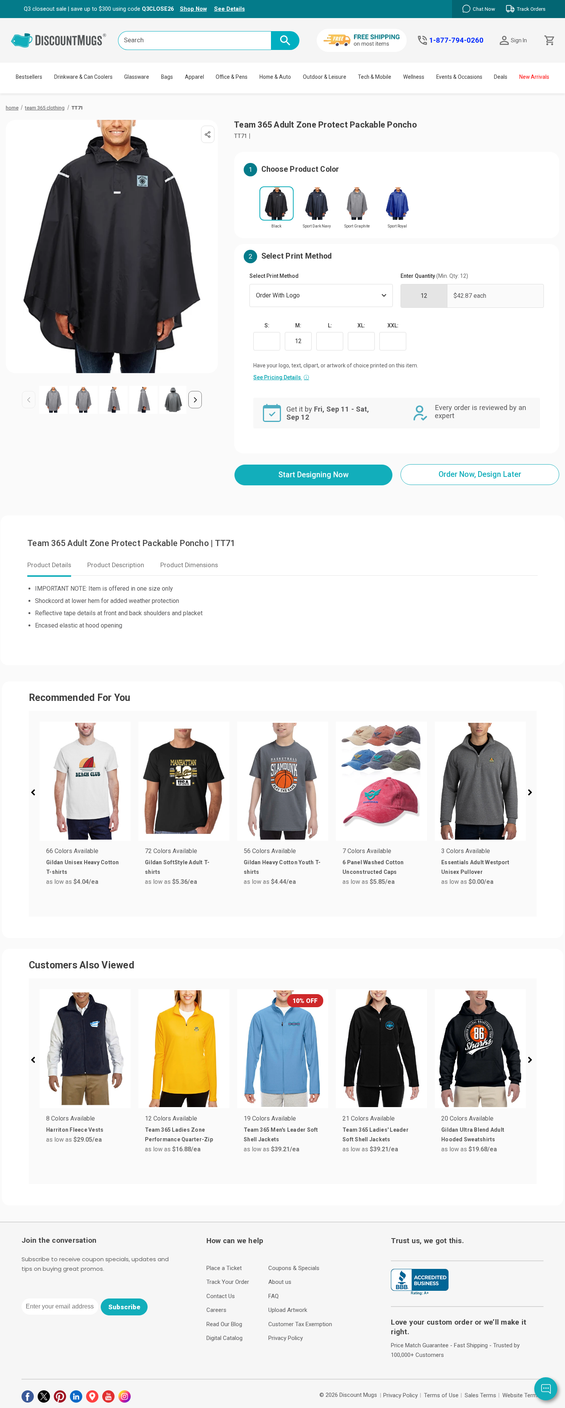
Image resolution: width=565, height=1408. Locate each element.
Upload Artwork (287, 1310)
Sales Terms (480, 1395)
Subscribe (124, 1307)
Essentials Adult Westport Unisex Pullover (475, 867)
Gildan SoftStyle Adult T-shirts (177, 867)
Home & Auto (275, 77)
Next (195, 399)
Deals (500, 77)
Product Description (115, 565)
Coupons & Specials (293, 1268)
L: (330, 325)
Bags (167, 77)
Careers (216, 1310)
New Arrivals (534, 77)
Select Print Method (274, 276)
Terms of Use (441, 1395)
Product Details (49, 565)
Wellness (413, 77)
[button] (36, 793)
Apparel (194, 77)
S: (266, 325)
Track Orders (531, 9)
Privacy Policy (285, 1338)
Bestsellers (29, 77)
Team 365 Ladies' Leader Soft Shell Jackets (375, 1134)
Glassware (136, 77)
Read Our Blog (224, 1324)
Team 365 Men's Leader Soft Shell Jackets (281, 1134)
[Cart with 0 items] (548, 40)
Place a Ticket (224, 1268)
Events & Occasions (459, 77)
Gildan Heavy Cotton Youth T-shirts (282, 867)
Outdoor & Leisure (324, 77)
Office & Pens (232, 77)
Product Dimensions (189, 565)
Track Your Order (227, 1281)
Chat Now (484, 9)
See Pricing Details (281, 377)
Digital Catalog (224, 1338)
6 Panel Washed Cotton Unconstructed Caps (373, 867)
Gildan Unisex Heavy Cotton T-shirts (82, 867)
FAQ (273, 1296)
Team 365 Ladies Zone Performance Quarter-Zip (179, 1134)
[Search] (285, 40)
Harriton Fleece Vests (74, 1130)
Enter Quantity (434, 276)
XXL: (393, 325)
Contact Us (220, 1296)
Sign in (519, 40)
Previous (28, 399)
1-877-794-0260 (456, 40)
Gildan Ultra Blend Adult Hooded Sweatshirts (472, 1134)
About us (279, 1281)
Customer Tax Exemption (300, 1324)
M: (298, 325)
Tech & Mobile (374, 77)
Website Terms (521, 1395)
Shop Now (193, 8)
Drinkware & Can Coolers (83, 77)
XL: (361, 325)
